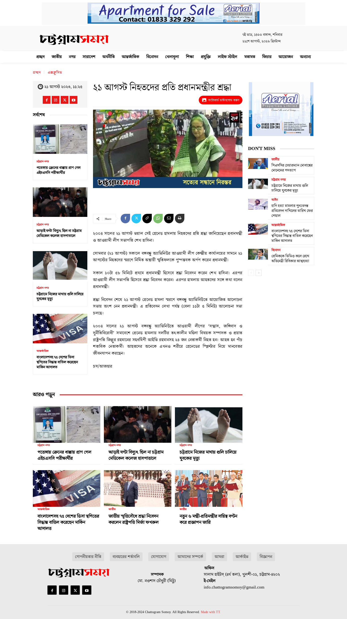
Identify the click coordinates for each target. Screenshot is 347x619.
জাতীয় (112, 509)
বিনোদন (275, 250)
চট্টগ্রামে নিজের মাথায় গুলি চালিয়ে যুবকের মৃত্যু (60, 297)
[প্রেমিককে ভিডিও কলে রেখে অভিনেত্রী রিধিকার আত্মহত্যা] (258, 254)
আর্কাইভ (242, 557)
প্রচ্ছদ (37, 72)
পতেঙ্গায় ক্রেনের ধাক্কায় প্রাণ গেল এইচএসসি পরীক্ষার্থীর (58, 170)
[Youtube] (73, 100)
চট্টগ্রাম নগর (43, 161)
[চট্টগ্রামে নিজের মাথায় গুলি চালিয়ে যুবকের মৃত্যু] (60, 265)
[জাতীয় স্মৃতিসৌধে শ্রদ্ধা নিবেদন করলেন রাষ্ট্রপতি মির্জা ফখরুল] (137, 486)
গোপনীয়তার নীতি (88, 557)
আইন (274, 200)
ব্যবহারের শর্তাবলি (126, 557)
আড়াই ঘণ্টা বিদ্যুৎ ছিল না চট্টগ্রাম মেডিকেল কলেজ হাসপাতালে (59, 233)
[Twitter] (64, 100)
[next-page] (259, 273)
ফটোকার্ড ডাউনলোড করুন (223, 100)
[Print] (179, 218)
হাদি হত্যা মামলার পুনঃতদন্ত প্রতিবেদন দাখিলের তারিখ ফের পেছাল (292, 210)
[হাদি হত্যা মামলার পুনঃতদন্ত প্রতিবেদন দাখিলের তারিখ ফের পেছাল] (258, 204)
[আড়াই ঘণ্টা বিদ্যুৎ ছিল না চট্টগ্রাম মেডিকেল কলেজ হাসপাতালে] (60, 202)
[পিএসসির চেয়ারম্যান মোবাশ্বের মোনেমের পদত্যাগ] (258, 163)
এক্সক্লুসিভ (55, 72)
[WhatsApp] (158, 218)
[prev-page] (251, 273)
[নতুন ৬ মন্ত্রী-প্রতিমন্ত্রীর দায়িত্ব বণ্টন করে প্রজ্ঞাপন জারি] (208, 486)
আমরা (219, 557)
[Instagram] (55, 100)
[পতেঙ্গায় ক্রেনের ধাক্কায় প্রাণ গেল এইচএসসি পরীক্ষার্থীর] (60, 139)
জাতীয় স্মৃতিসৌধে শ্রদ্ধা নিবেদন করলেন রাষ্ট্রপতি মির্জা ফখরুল (134, 519)
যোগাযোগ (158, 557)
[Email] (169, 218)
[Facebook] (47, 100)
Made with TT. (211, 612)
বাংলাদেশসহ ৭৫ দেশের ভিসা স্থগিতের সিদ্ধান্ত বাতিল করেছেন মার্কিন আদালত (57, 362)
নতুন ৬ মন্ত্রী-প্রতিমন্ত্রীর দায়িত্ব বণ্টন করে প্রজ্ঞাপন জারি (208, 519)
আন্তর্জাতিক (42, 351)
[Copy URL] (147, 218)
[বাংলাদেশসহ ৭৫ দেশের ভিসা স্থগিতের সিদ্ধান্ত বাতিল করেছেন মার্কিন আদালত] (60, 328)
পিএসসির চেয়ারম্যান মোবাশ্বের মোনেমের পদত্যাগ (292, 168)
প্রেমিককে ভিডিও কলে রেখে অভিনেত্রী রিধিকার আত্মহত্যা (290, 259)
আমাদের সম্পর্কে (190, 557)
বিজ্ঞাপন (266, 557)
